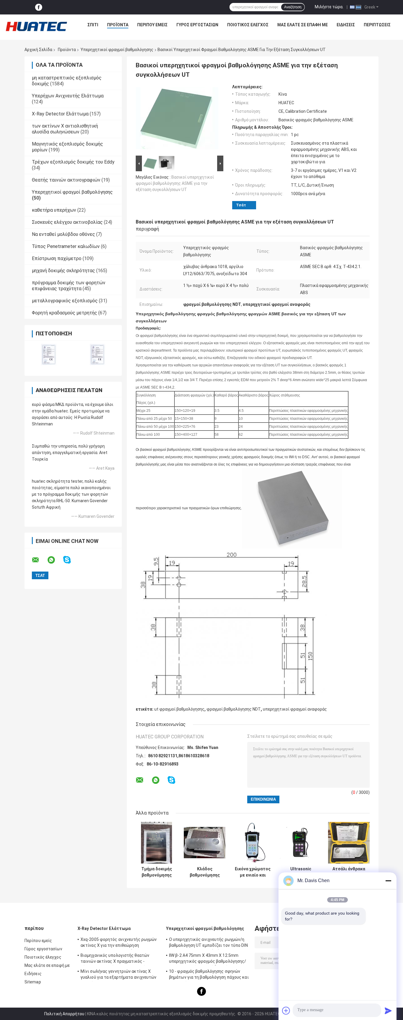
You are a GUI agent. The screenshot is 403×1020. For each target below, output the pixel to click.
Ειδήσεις (346, 24)
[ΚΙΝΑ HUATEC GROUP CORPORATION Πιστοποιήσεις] (48, 354)
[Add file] (286, 1010)
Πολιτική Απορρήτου (64, 1013)
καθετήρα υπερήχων (54, 210)
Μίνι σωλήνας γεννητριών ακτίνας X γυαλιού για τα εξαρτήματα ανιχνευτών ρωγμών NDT (119, 975)
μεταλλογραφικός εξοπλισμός (65, 300)
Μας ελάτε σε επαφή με (302, 24)
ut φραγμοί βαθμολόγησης (179, 709)
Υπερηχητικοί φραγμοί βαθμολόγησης (117, 49)
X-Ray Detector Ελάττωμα (60, 114)
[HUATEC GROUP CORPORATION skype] (70, 560)
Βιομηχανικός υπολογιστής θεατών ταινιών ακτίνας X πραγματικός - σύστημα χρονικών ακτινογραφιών (115, 959)
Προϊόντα (117, 24)
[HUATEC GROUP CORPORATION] (36, 26)
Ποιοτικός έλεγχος (247, 24)
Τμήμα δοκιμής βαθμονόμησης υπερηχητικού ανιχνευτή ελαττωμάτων (156, 872)
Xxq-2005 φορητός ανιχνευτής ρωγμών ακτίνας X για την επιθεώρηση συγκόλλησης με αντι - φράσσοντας (119, 943)
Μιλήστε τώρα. (329, 6)
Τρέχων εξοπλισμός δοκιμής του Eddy (73, 162)
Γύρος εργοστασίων (197, 24)
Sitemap (32, 982)
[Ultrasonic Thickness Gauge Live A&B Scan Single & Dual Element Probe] (301, 843)
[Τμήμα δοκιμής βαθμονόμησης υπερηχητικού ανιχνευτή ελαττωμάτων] (156, 843)
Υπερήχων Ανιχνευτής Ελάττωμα (68, 96)
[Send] (388, 1010)
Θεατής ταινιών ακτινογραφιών (66, 180)
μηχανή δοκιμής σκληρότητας (63, 270)
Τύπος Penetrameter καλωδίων (66, 246)
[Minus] (388, 880)
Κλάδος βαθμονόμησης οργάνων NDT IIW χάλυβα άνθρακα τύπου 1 (205, 872)
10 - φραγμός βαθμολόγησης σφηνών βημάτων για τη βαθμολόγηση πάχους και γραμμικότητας (209, 975)
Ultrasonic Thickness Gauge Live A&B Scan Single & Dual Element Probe (301, 872)
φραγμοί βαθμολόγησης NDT (234, 709)
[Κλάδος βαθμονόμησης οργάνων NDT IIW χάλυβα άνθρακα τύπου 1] (204, 843)
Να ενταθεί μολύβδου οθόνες (63, 234)
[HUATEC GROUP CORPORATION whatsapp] (54, 560)
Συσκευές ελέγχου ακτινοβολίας (67, 222)
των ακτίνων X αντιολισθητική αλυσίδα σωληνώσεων (65, 129)
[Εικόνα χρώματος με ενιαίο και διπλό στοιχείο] (252, 843)
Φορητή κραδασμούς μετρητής (64, 313)
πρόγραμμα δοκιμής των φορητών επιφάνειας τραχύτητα (68, 285)
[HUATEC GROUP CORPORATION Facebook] (38, 7)
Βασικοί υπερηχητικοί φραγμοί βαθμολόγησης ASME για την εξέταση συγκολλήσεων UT (175, 183)
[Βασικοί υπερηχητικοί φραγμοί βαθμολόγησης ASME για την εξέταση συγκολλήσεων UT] (177, 119)
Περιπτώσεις (377, 24)
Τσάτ (241, 205)
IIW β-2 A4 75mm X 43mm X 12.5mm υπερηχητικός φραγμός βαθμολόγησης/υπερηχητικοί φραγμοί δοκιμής (207, 959)
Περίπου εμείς (152, 24)
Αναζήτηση (293, 7)
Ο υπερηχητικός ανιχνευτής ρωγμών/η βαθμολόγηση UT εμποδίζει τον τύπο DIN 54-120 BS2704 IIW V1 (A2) (208, 943)
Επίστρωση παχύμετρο (56, 258)
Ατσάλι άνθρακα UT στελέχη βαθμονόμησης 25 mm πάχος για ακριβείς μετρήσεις (349, 872)
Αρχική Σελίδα (38, 49)
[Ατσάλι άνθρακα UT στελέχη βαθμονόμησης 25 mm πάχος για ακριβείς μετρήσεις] (349, 843)
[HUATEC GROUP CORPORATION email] (39, 560)
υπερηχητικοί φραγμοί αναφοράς (295, 709)
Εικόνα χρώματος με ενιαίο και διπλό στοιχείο (253, 872)
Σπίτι (92, 24)
